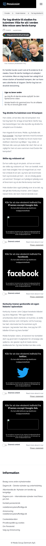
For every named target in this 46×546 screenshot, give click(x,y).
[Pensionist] (19, 4)
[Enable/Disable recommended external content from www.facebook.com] (5, 294)
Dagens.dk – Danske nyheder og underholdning (22, 486)
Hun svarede (8, 136)
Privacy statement (36, 245)
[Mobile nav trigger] (41, 4)
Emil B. (8, 30)
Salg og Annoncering (11, 530)
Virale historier (20, 13)
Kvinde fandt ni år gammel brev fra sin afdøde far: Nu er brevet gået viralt (23, 103)
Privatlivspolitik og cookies (13, 523)
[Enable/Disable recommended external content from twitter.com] (5, 393)
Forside (7, 13)
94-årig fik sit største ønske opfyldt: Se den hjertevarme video (22, 97)
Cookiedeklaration (10, 519)
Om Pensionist (8, 526)
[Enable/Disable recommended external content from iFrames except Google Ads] (5, 242)
